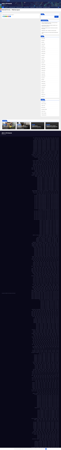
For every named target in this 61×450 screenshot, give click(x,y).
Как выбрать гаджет (46, 7)
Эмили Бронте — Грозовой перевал (38, 441)
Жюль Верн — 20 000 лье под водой (38, 249)
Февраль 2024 (43, 64)
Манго (32, 291)
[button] (57, 7)
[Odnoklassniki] (1, 8)
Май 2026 (43, 42)
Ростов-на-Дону (34, 351)
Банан (43, 164)
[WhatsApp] (1, 7)
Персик (35, 345)
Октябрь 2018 (43, 83)
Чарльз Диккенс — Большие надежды (37, 423)
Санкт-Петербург (45, 364)
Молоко (51, 309)
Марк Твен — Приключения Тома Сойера (54, 291)
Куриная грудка (45, 274)
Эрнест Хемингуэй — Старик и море (47, 441)
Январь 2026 (43, 49)
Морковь (53, 310)
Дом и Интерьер (7, 3)
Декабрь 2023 (43, 68)
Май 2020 (43, 79)
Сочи (55, 377)
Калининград (57, 261)
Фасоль (43, 394)
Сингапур (45, 376)
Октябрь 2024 (43, 53)
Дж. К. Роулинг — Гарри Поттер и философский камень (53, 194)
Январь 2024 (43, 66)
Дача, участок (26, 7)
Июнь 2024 (43, 57)
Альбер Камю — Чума (35, 152)
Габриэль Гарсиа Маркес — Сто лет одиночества (42, 177)
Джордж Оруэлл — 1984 (38, 238)
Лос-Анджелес (35, 285)
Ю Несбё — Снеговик (50, 447)
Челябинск (35, 429)
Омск (33, 339)
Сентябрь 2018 (44, 85)
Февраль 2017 (43, 94)
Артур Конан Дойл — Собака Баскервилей (37, 164)
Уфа (39, 393)
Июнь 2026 (43, 40)
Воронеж (36, 176)
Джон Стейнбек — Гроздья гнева (40, 237)
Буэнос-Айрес (36, 170)
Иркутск (58, 256)
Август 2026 (43, 38)
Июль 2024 (43, 55)
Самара (34, 363)
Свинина (46, 369)
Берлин (47, 166)
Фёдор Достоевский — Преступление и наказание (42, 395)
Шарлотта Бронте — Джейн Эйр (40, 435)
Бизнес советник (39, 7)
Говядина (55, 190)
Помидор (41, 346)
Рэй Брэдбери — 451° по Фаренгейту (46, 353)
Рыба (39, 352)
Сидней (32, 375)
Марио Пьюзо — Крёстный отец (46, 291)
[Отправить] (1, 11)
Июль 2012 (43, 96)
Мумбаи (35, 316)
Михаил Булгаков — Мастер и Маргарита (45, 303)
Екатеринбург (57, 243)
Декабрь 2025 (43, 51)
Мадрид (51, 286)
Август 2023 (43, 72)
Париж (42, 340)
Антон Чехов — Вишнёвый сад (41, 158)
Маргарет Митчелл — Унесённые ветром (38, 291)
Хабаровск (44, 418)
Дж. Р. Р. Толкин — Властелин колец (38, 212)
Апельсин (55, 160)
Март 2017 (43, 92)
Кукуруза (43, 273)
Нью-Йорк (39, 333)
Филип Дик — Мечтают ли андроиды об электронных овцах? (52, 407)
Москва (32, 315)
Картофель (34, 267)
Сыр (45, 388)
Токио (33, 389)
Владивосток (44, 172)
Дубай (32, 243)
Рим (45, 347)
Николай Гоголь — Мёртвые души (39, 327)
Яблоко (54, 447)
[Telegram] (1, 4)
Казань (34, 261)
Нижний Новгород (35, 321)
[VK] (1, 5)
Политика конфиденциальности (35, 346)
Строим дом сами (12, 7)
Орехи (50, 339)
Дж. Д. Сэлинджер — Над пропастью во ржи (41, 194)
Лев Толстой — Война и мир (36, 279)
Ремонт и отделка (19, 7)
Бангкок (33, 165)
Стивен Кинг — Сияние (34, 382)
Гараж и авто (32, 7)
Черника (39, 431)
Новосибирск (33, 333)
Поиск (42, 14)
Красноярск (34, 273)
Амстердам (49, 154)
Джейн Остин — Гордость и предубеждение (44, 220)
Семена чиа (57, 370)
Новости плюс (43, 111)
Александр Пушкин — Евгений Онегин (37, 140)
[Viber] (1, 10)
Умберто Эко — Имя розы (35, 393)
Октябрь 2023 (43, 70)
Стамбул (36, 381)
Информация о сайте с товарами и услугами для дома (49, 30)
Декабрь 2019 (43, 81)
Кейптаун (58, 267)
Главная (6, 7)
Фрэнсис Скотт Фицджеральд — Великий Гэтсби (42, 411)
